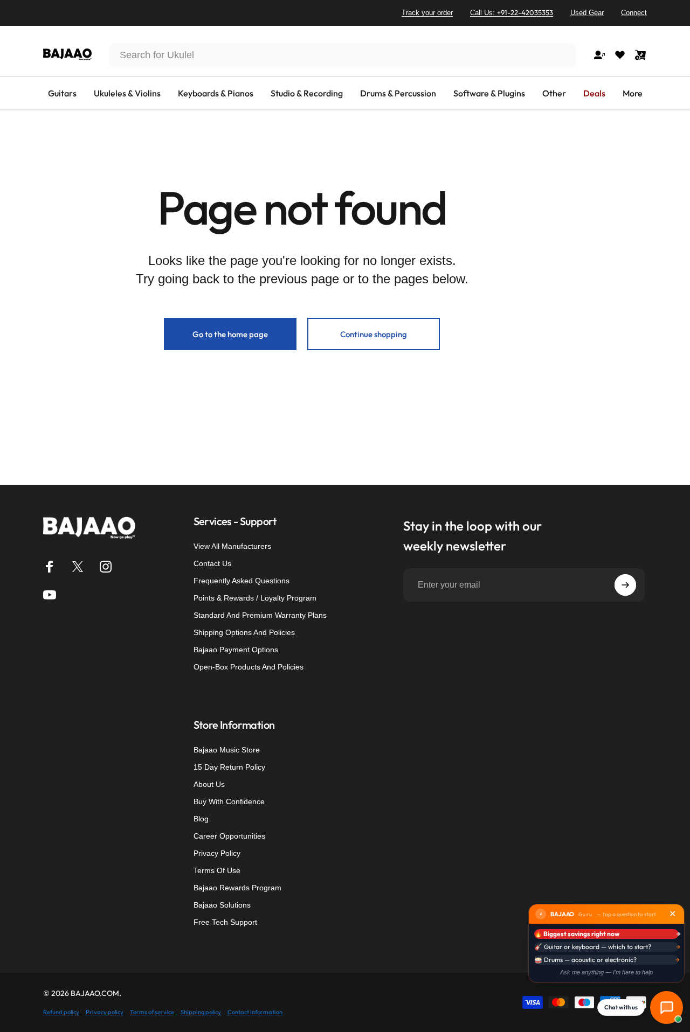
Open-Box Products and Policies (248, 667)
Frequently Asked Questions (241, 580)
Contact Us (212, 563)
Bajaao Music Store (227, 749)
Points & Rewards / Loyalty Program (255, 598)
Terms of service (152, 1012)
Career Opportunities (229, 836)
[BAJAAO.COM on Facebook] (49, 566)
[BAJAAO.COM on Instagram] (105, 566)
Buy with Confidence (229, 801)
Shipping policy (201, 1012)
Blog (201, 818)
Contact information (254, 1012)
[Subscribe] (625, 585)
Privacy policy (104, 1012)
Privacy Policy (217, 853)
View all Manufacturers (232, 546)
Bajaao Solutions (222, 905)
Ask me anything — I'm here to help (606, 972)
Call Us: (511, 12)
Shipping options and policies (244, 632)
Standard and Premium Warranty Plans (260, 615)
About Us (209, 784)
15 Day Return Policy (229, 767)
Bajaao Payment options (236, 649)
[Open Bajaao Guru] (666, 1007)
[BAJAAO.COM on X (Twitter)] (77, 566)
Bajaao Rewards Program (237, 887)
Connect (634, 13)
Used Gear (587, 13)
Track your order (427, 13)
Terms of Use (217, 870)
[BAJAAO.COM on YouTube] (49, 594)
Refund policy (61, 1012)
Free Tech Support (225, 922)
